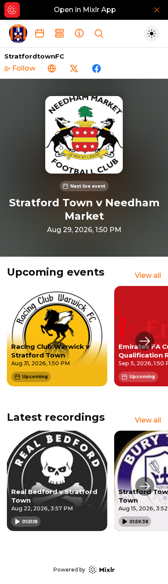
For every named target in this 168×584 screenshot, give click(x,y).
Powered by (69, 569)
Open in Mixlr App (85, 10)
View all (148, 275)
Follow (23, 68)
